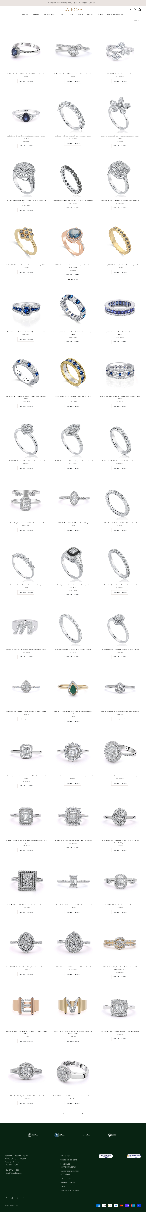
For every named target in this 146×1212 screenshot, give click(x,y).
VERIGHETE (36, 14)
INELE (62, 14)
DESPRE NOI (65, 1156)
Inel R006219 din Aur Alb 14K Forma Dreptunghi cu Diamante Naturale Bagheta (26, 777)
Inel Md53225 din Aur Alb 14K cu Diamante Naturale (120, 74)
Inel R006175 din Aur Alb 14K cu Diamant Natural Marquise (73, 523)
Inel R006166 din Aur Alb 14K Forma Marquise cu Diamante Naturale (26, 967)
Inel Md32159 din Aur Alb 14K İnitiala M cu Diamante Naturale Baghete (26, 649)
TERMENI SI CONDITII (68, 1160)
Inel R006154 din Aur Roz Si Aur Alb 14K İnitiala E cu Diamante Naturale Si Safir (26, 1032)
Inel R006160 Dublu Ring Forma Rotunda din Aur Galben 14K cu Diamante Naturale (120, 968)
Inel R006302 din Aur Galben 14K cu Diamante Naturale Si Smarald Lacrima (73, 713)
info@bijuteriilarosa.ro (14, 1173)
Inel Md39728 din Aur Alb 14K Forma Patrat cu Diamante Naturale (120, 200)
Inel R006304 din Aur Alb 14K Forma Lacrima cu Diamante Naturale (26, 711)
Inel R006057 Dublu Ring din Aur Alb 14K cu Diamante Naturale (26, 1096)
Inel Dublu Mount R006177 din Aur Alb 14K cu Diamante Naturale (73, 840)
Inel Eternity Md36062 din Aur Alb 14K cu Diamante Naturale (120, 461)
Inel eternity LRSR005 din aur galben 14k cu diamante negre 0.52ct (120, 265)
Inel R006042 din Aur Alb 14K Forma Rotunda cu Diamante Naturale (73, 1096)
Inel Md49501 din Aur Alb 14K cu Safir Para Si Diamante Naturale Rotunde (26, 137)
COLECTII (100, 14)
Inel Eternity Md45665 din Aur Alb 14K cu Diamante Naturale (73, 136)
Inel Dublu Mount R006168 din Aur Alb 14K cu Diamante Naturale (26, 905)
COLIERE (80, 14)
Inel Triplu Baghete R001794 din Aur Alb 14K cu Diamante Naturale (73, 905)
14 (82, 1113)
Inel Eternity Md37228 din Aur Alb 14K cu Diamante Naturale (119, 585)
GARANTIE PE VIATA (67, 1182)
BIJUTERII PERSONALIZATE (115, 14)
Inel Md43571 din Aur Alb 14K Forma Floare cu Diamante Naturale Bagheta (120, 137)
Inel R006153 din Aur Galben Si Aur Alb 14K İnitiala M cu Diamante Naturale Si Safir (73, 1032)
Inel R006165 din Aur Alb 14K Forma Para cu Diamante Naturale (73, 967)
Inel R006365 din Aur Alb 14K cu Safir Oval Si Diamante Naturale (26, 74)
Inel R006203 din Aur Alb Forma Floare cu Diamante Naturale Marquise (73, 776)
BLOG (62, 1186)
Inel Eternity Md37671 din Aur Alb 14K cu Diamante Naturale (120, 523)
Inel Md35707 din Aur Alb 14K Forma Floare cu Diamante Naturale (26, 461)
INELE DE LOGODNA (50, 14)
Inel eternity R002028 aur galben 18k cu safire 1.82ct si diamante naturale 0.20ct (73, 397)
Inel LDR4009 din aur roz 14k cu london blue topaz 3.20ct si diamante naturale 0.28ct (73, 266)
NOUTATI (25, 14)
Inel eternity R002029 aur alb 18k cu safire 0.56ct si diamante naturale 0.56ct (120, 397)
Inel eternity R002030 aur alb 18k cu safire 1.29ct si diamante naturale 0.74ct (26, 397)
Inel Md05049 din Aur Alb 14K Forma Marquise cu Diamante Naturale (73, 461)
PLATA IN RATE (65, 1178)
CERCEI (71, 14)
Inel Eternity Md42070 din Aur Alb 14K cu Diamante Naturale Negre (73, 200)
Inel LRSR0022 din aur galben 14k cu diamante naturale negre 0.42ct (26, 265)
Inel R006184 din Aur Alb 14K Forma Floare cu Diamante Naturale (120, 776)
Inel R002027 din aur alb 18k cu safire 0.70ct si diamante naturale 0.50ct (26, 332)
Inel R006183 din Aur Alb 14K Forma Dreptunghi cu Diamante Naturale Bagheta (26, 841)
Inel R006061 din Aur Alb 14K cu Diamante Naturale (120, 905)
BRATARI (90, 14)
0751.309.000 (14, 1170)
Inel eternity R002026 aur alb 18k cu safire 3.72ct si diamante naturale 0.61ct (120, 333)
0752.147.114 (13, 1165)
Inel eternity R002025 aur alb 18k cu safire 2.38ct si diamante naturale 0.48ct (73, 333)
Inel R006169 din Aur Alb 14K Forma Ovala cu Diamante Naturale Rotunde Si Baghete (120, 841)
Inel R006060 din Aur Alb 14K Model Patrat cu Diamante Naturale (120, 1031)
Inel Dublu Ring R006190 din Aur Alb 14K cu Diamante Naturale (26, 523)
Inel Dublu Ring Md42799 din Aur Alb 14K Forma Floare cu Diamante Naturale (26, 202)
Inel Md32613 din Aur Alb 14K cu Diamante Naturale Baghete (26, 585)
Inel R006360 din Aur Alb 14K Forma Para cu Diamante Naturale (73, 74)
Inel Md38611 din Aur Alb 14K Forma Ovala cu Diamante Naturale (120, 649)
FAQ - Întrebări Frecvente (69, 1190)
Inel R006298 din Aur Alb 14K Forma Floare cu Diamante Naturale (120, 711)
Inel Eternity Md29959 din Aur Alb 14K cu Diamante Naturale (73, 649)
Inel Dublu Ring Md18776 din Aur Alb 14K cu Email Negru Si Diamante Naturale (73, 586)
